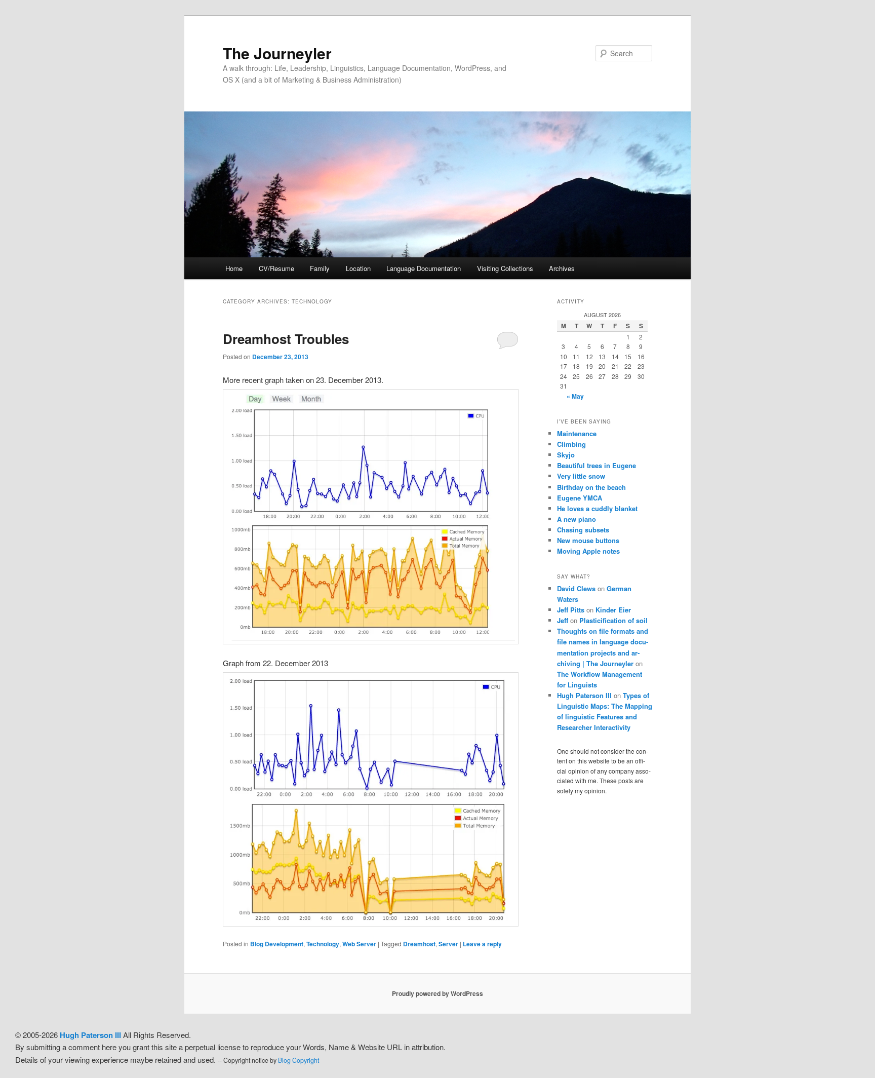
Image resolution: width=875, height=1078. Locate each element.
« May (575, 396)
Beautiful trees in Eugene (596, 465)
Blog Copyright (298, 1060)
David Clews (576, 588)
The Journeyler (277, 53)
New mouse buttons (588, 540)
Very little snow (581, 476)
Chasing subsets (583, 529)
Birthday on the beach (591, 487)
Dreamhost (419, 943)
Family (320, 268)
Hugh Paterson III (584, 695)
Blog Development (276, 943)
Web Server (359, 943)
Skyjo (566, 454)
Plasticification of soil (613, 620)
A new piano (576, 519)
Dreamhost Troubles (286, 338)
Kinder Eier (613, 609)
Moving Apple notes (588, 551)
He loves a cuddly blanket (597, 508)
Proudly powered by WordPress (437, 993)
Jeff (562, 620)
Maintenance (576, 433)
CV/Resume (276, 268)
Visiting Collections (505, 268)
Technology (322, 943)
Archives (562, 268)
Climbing (571, 444)
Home (234, 268)
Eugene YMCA (579, 498)
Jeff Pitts (570, 609)
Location (358, 268)
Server (448, 943)
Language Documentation (423, 268)
